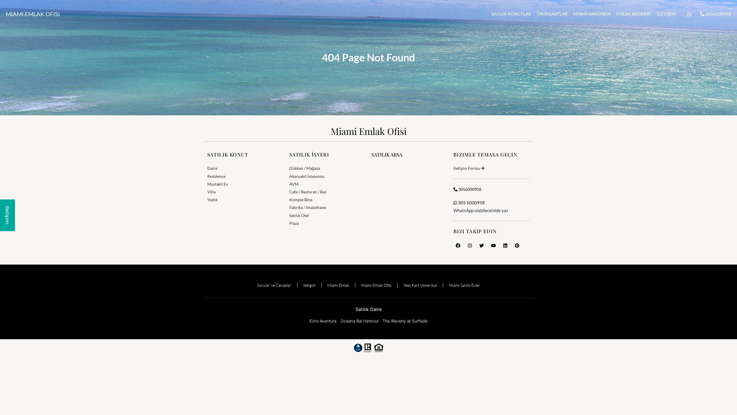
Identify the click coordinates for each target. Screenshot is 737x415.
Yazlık (212, 199)
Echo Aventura (323, 320)
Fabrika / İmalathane (307, 207)
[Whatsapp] (689, 14)
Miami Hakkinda (592, 13)
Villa (211, 191)
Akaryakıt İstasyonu (306, 176)
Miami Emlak (338, 285)
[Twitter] (481, 245)
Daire (212, 168)
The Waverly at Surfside (405, 320)
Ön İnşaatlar (552, 13)
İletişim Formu (466, 168)
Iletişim (666, 13)
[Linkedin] (505, 245)
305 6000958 (471, 202)
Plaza (294, 223)
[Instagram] (469, 245)
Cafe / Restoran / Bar (307, 191)
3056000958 (717, 13)
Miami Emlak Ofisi (33, 13)
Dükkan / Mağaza (304, 168)
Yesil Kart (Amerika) (420, 285)
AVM (294, 184)
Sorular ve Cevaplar (274, 285)
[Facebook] (458, 245)
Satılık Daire (369, 309)
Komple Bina (300, 199)
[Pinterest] (517, 245)
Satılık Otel (299, 215)
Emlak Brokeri (633, 13)
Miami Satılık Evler (464, 285)
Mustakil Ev (217, 184)
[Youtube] (493, 245)
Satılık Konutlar (511, 13)
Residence (216, 176)
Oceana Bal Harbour (360, 320)
